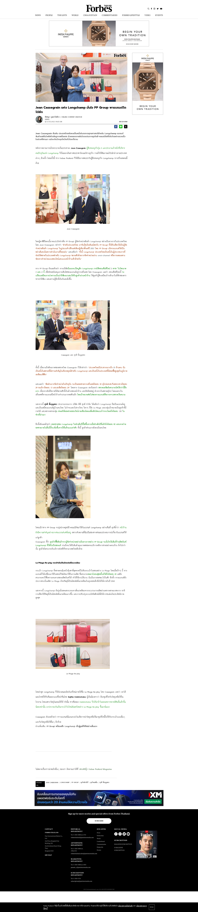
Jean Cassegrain (52, 782)
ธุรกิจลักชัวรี (84, 782)
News (47, 119)
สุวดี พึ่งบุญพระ (104, 782)
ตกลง (152, 907)
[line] (120, 127)
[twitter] (125, 127)
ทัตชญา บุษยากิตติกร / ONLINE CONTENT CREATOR (63, 117)
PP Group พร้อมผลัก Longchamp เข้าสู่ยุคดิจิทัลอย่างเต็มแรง (72, 726)
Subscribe (99, 821)
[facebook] (115, 127)
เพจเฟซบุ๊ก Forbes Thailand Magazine (95, 769)
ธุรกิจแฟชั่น (93, 782)
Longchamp (65, 782)
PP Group (75, 782)
